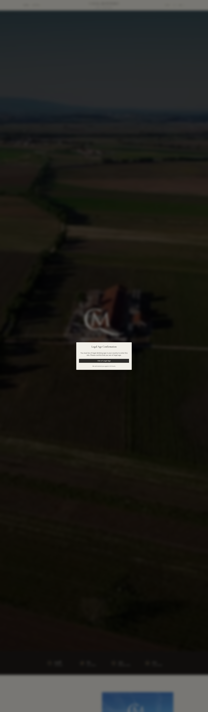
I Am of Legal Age (104, 361)
